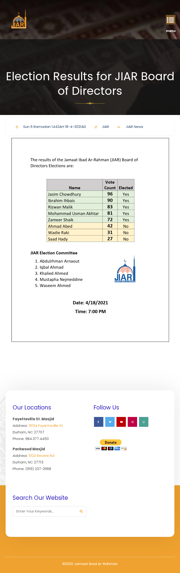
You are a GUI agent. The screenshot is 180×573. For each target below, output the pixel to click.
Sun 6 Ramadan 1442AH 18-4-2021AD (54, 126)
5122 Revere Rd (41, 455)
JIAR (105, 126)
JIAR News (134, 126)
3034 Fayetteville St (46, 425)
